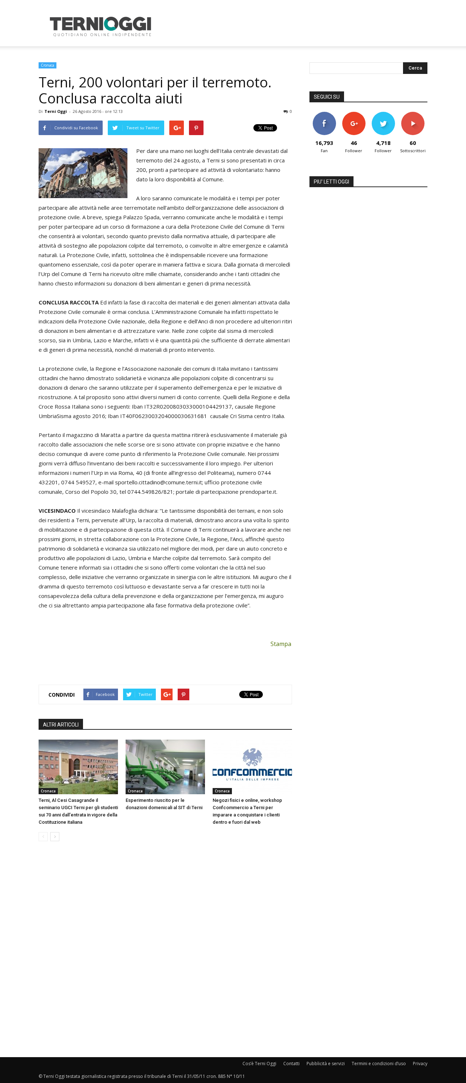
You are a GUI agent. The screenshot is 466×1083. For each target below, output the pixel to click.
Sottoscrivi (413, 114)
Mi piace (324, 114)
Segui (353, 114)
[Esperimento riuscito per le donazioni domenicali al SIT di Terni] (165, 767)
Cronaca (47, 65)
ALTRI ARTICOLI (61, 725)
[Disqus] (165, 950)
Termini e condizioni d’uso (379, 1063)
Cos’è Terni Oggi (259, 1063)
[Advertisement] (294, 26)
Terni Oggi (55, 111)
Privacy (420, 1063)
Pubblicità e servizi (326, 1063)
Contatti (291, 1063)
